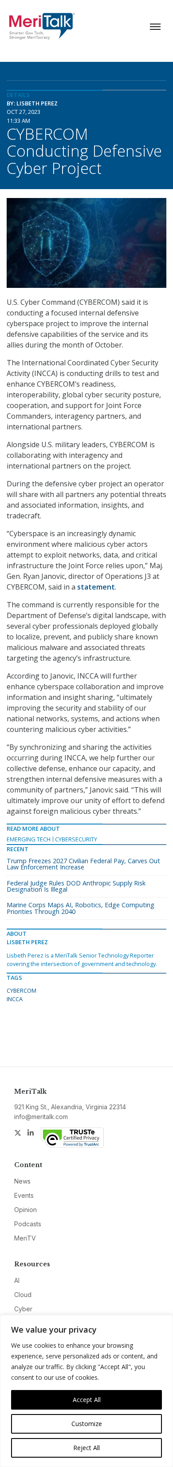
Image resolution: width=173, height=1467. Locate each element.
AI (17, 1280)
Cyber (23, 1309)
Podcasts (27, 1224)
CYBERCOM (21, 990)
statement (96, 587)
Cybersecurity (76, 839)
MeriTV (25, 1238)
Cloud (22, 1294)
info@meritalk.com (41, 1116)
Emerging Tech (29, 839)
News (22, 1181)
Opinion (25, 1209)
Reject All (86, 1447)
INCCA (15, 999)
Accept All (87, 1399)
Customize (86, 1423)
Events (24, 1195)
